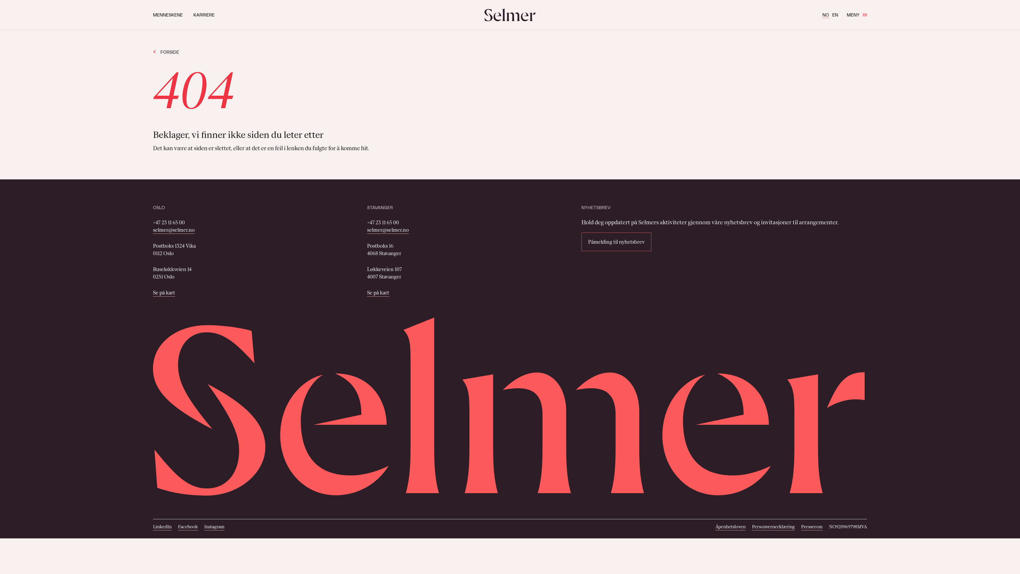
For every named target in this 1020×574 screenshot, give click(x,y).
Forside (169, 51)
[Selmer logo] (510, 15)
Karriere (204, 14)
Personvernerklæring (773, 527)
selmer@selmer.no (174, 230)
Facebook (188, 527)
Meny (853, 14)
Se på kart (164, 292)
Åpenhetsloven (730, 527)
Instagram (214, 527)
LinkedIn (162, 527)
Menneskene (168, 14)
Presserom (812, 527)
